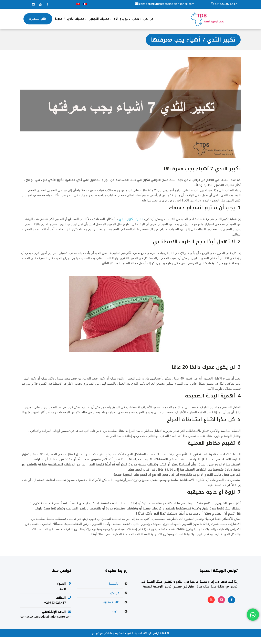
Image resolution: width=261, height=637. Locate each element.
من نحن (114, 593)
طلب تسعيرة (111, 602)
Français (85, 4)
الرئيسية (114, 583)
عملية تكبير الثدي (131, 219)
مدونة (115, 611)
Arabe (78, 4)
